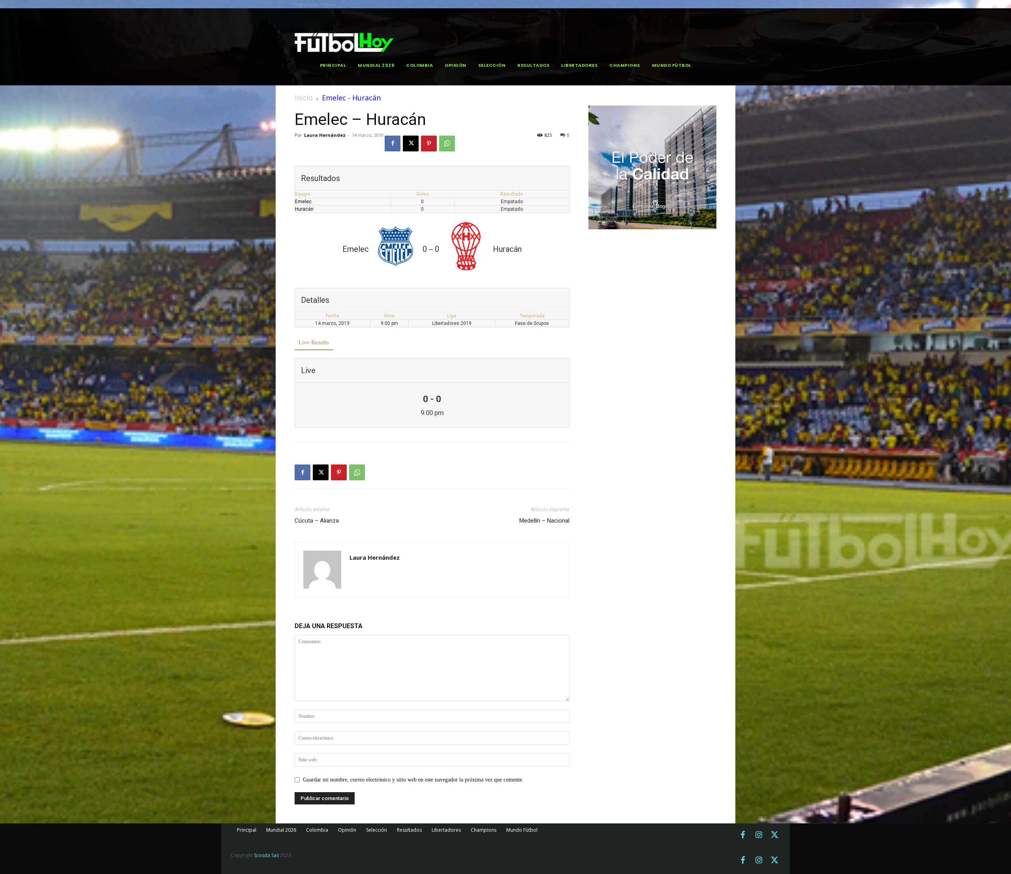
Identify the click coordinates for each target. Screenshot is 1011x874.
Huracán (304, 209)
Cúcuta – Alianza (317, 520)
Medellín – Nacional (544, 520)
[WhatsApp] (447, 143)
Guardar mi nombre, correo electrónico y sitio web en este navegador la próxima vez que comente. (413, 780)
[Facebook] (392, 143)
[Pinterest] (429, 143)
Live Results (314, 342)
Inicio (304, 97)
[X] (411, 143)
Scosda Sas (266, 855)
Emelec (303, 201)
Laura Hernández (325, 135)
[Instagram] (759, 835)
